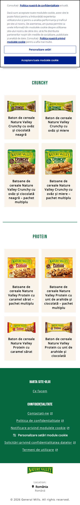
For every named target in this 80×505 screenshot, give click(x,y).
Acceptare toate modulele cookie (39, 60)
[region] (40, 33)
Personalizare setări (40, 49)
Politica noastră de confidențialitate (39, 5)
